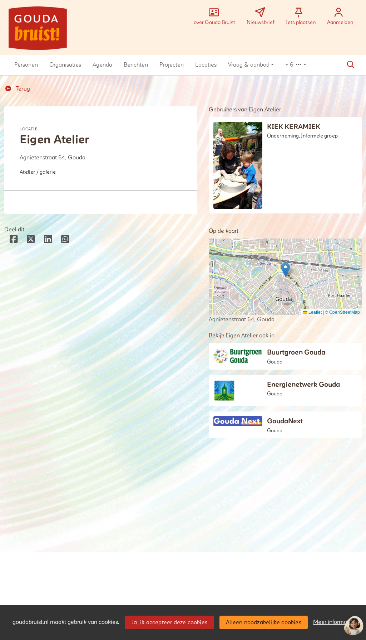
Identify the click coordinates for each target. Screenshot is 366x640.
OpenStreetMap (344, 312)
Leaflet (314, 312)
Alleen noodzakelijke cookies (263, 622)
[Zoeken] (350, 65)
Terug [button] (22, 88)
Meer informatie (333, 622)
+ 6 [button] (290, 64)
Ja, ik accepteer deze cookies (169, 622)
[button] (26, 65)
